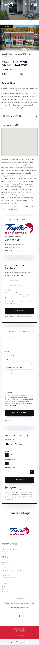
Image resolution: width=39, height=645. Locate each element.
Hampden (21, 207)
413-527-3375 (31, 4)
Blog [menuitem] (3, 586)
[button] (3, 37)
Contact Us (8, 250)
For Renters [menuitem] (5, 568)
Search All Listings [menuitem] (7, 552)
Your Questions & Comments (13, 367)
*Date (7, 351)
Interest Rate (10, 468)
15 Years (19, 444)
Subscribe (19, 310)
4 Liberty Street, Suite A (20, 603)
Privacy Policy (12, 303)
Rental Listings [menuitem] (6, 562)
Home (3, 207)
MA (15, 207)
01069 (34, 207)
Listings (9, 207)
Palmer (28, 207)
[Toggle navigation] (35, 4)
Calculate (19, 480)
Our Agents (16, 250)
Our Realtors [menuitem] (5, 581)
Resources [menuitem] (5, 592)
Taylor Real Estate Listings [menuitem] (9, 549)
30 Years (10, 444)
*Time (7, 359)
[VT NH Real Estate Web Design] (19, 630)
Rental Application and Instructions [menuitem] (12, 570)
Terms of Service (13, 420)
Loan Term (9, 440)
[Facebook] (19, 616)
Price (7, 451)
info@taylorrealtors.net (21, 607)
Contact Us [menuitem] (5, 589)
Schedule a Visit (26, 331)
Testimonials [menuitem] (5, 583)
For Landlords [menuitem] (6, 565)
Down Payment (10, 459)
